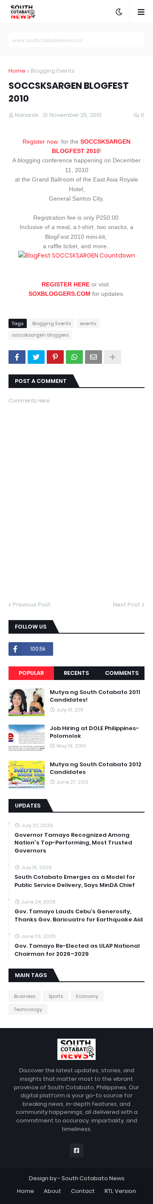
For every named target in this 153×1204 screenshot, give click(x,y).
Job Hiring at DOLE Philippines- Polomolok (94, 732)
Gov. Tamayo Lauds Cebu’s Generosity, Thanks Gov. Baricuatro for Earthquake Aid (78, 915)
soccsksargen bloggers (40, 334)
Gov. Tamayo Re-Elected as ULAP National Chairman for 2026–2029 (77, 950)
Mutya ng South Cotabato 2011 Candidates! (95, 696)
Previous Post (32, 605)
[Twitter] (36, 357)
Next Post (126, 605)
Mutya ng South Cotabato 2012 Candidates (96, 768)
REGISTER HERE (66, 284)
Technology (28, 1009)
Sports (55, 996)
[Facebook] (17, 357)
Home (17, 71)
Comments (122, 673)
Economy (87, 996)
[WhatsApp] (74, 357)
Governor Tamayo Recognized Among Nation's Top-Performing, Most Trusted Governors (73, 842)
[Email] (93, 357)
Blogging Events (53, 71)
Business (24, 996)
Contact (83, 1191)
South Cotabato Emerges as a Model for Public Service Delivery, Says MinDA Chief (74, 881)
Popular (31, 673)
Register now (40, 141)
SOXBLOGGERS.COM (59, 293)
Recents (76, 673)
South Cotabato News (93, 1178)
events (88, 323)
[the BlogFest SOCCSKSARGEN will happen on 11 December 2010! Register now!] (76, 255)
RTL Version (120, 1191)
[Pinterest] (55, 357)
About (52, 1191)
